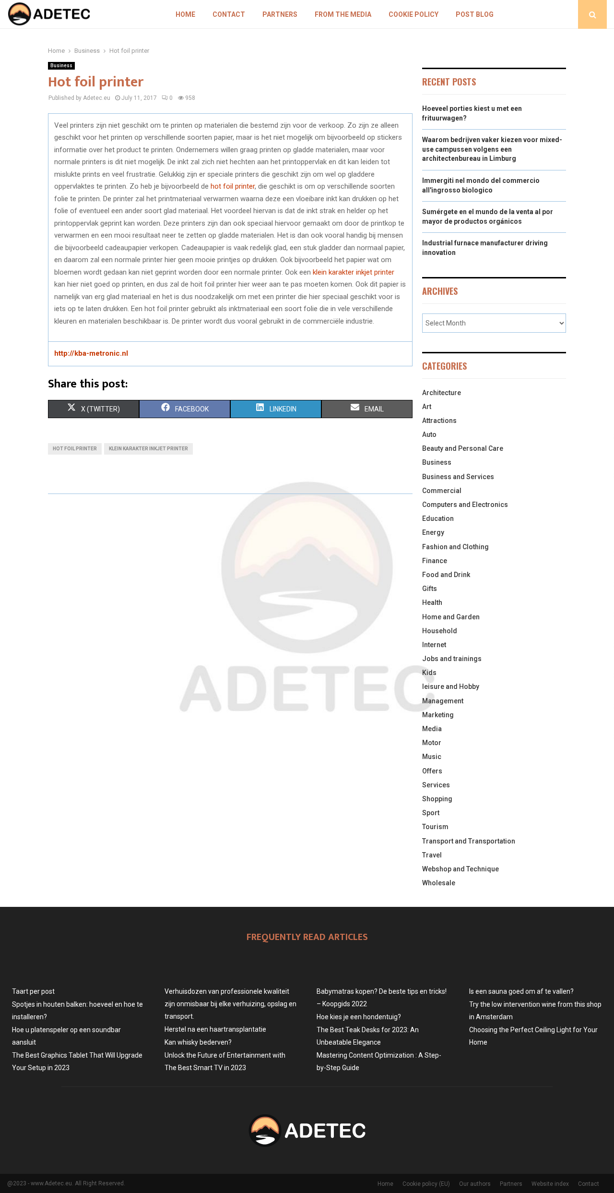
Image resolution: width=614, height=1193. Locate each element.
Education (438, 518)
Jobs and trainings (452, 659)
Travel (432, 855)
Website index (550, 1184)
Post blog (475, 14)
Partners (279, 14)
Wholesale (438, 883)
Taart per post (33, 991)
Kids (429, 672)
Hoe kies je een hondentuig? (359, 1017)
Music (431, 756)
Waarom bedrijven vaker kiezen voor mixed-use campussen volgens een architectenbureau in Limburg (492, 149)
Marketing (438, 715)
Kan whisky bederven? (198, 1042)
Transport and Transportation (468, 841)
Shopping (437, 799)
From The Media (343, 14)
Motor (431, 743)
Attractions (439, 420)
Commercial (441, 490)
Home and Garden (451, 617)
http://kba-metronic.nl (91, 353)
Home (185, 14)
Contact (229, 14)
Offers (432, 771)
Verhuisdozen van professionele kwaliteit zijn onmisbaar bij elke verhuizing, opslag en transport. (230, 1004)
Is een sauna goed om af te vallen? (521, 991)
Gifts (429, 588)
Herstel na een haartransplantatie (215, 1029)
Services (436, 785)
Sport (430, 813)
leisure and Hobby (450, 686)
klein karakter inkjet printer (353, 272)
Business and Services (458, 477)
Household (439, 631)
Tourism (435, 827)
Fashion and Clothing (455, 547)
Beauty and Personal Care (462, 448)
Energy (433, 532)
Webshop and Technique (460, 869)
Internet (434, 645)
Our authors (475, 1184)
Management (442, 701)
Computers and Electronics (465, 504)
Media (432, 729)
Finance (434, 561)
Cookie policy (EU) (426, 1184)
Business (61, 65)
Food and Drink (446, 574)
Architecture (441, 393)
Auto (429, 434)
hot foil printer (233, 186)
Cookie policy (413, 14)
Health (432, 602)
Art (426, 406)
